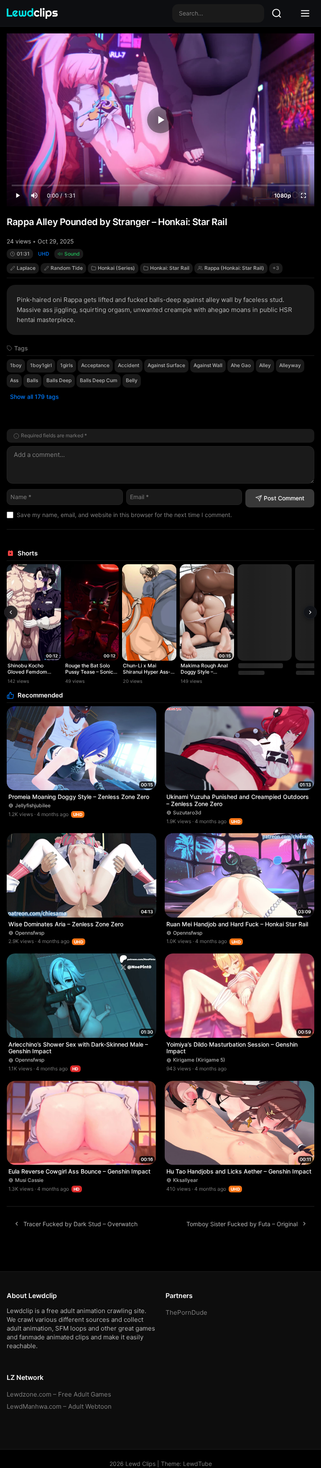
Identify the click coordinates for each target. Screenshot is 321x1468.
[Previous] (11, 612)
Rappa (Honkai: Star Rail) (234, 268)
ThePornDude (186, 1312)
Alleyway (290, 365)
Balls (32, 380)
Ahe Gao (241, 365)
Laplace (26, 268)
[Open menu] (305, 13)
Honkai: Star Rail (169, 268)
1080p (282, 195)
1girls (66, 365)
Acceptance (95, 365)
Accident (128, 365)
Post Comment (284, 498)
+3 (276, 268)
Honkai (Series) (116, 268)
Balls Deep (58, 380)
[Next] (310, 612)
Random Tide (67, 268)
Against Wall (208, 365)
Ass (14, 380)
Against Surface (166, 365)
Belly (132, 380)
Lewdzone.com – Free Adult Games (59, 1394)
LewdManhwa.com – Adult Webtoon (59, 1406)
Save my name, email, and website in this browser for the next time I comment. (124, 514)
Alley (265, 365)
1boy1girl (41, 365)
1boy (16, 365)
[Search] (277, 13)
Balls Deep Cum (98, 380)
